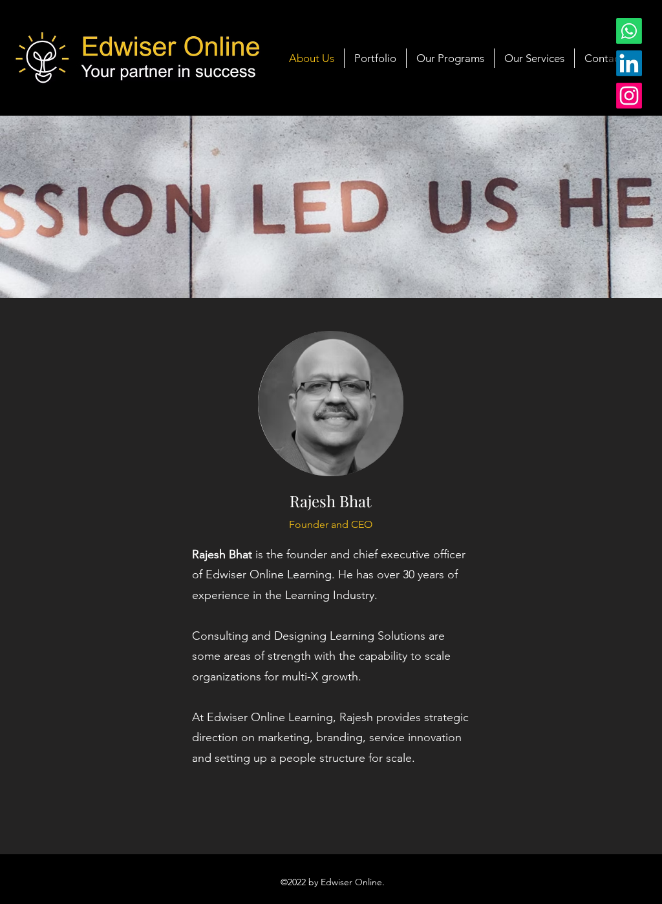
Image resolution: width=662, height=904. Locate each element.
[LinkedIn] (629, 63)
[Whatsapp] (629, 31)
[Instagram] (629, 96)
